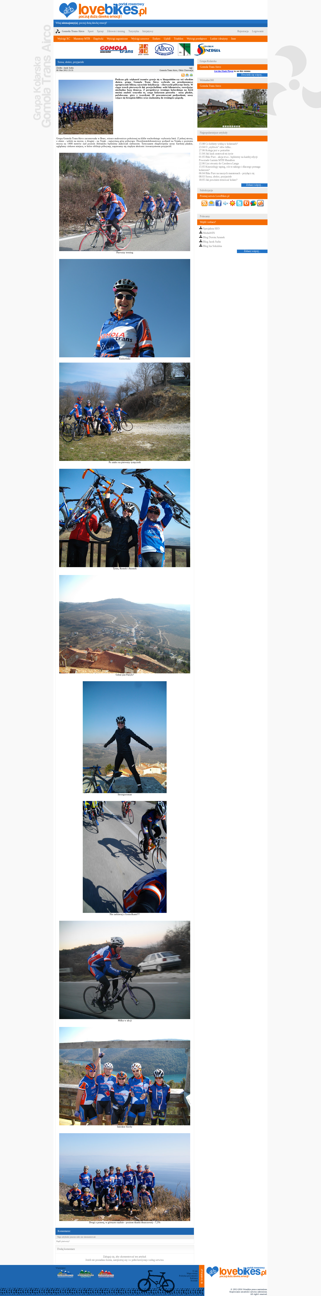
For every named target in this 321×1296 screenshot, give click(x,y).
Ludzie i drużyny (219, 38)
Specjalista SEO (211, 228)
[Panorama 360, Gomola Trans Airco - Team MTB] (232, 127)
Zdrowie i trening (116, 31)
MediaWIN (209, 233)
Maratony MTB (82, 38)
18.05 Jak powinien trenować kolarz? (218, 179)
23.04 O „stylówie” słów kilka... (215, 147)
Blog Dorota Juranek (214, 237)
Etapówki (98, 38)
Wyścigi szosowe (140, 38)
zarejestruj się (120, 1259)
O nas (195, 1271)
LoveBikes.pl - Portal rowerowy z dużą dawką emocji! (103, 10)
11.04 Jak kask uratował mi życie (216, 153)
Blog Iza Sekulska (212, 246)
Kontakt (194, 1280)
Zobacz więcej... (254, 184)
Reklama (194, 1278)
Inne (233, 38)
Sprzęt (100, 31)
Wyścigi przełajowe (197, 38)
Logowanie (258, 31)
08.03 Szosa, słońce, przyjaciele (215, 176)
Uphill (167, 38)
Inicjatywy (147, 31)
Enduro (156, 38)
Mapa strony (192, 1273)
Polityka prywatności (188, 1276)
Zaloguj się (108, 1256)
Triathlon (178, 38)
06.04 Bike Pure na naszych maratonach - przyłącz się (226, 173)
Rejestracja (243, 31)
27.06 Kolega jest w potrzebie (214, 150)
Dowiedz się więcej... (252, 74)
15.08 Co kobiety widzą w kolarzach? (218, 143)
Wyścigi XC (63, 38)
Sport (90, 31)
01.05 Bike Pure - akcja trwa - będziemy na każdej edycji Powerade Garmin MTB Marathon (228, 158)
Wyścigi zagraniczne (117, 38)
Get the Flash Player (223, 71)
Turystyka (133, 31)
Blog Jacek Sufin (212, 241)
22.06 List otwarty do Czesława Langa (219, 163)
